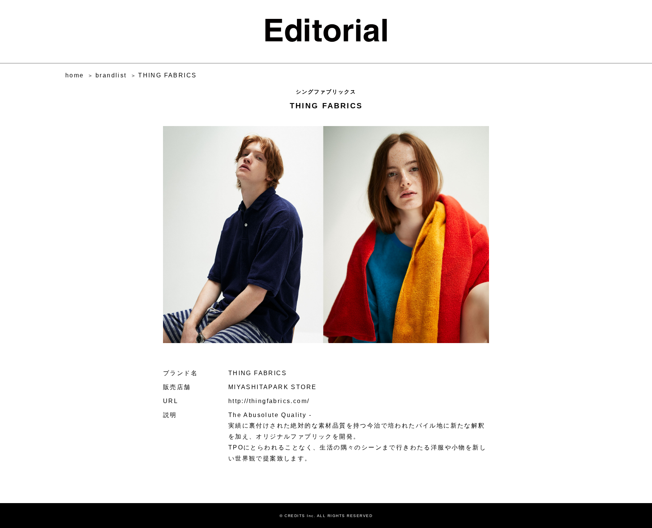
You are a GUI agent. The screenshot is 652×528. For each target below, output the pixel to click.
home (74, 75)
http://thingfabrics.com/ (269, 401)
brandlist (111, 75)
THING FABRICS (167, 75)
